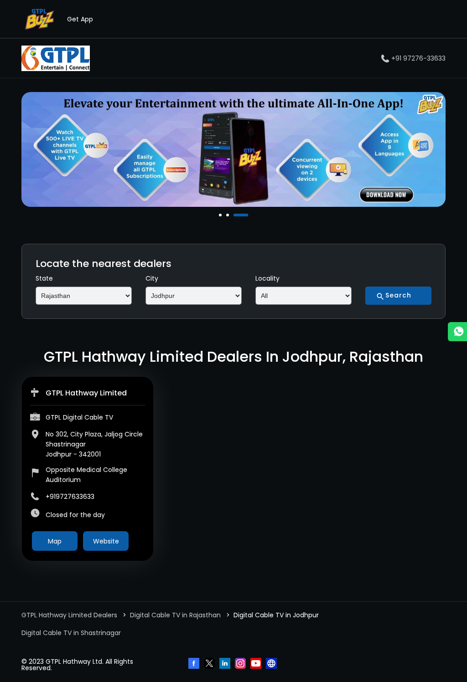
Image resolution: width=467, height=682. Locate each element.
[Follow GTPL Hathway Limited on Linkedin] (226, 664)
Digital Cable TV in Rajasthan (175, 615)
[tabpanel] (233, 149)
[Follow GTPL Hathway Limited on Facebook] (195, 664)
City (151, 278)
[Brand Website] (272, 664)
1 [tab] (221, 215)
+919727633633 (70, 496)
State (44, 278)
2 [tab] (228, 215)
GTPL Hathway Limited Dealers (70, 615)
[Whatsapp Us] (457, 331)
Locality (267, 278)
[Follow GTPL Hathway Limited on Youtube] (257, 664)
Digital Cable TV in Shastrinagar (71, 632)
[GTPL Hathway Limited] (55, 58)
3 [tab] (236, 215)
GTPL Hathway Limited (86, 393)
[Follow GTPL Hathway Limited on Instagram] (241, 664)
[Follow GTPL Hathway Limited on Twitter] (210, 664)
